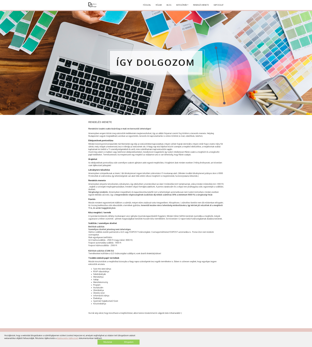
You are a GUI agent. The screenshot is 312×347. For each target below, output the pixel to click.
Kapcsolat (219, 5)
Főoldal (147, 5)
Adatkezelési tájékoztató (67, 338)
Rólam (159, 5)
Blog (169, 5)
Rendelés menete (201, 5)
